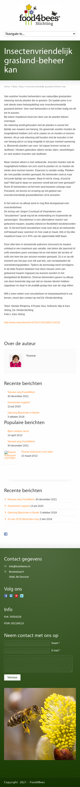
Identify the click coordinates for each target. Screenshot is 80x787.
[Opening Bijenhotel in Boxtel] (4, 411)
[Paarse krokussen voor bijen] (11, 458)
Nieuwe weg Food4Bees (21, 392)
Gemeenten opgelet (19, 402)
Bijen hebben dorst (18, 431)
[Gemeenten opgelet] (4, 401)
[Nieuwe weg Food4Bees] (4, 440)
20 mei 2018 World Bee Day (23, 519)
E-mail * (55, 650)
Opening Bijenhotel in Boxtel (23, 412)
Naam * (55, 643)
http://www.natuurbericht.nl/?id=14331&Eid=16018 (32, 322)
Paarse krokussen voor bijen (37, 451)
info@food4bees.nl (19, 566)
